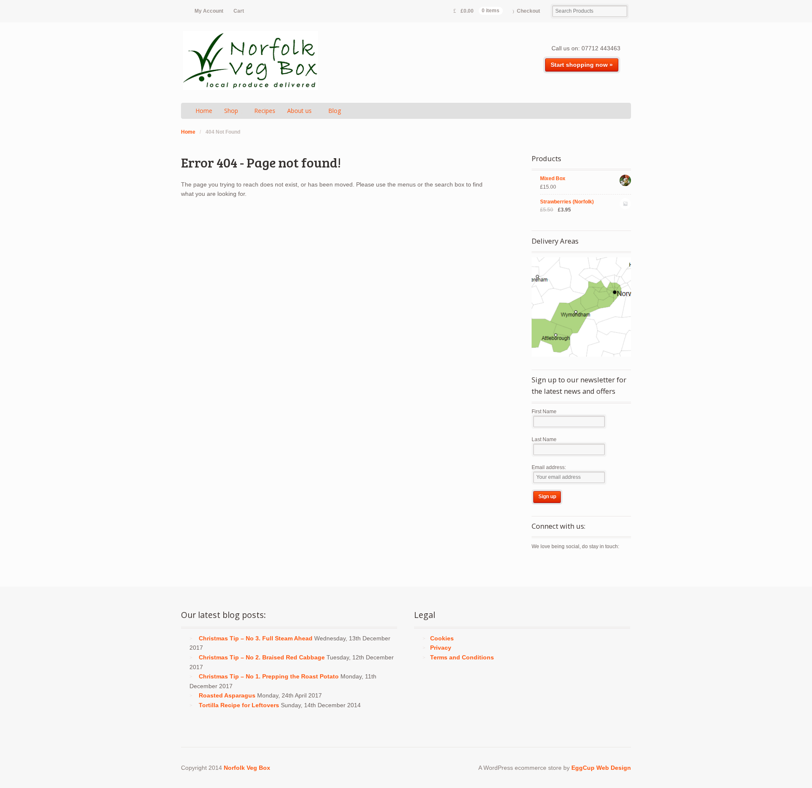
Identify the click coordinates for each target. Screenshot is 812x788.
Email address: (549, 467)
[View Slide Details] (581, 307)
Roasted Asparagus (227, 695)
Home (203, 111)
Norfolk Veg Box (247, 767)
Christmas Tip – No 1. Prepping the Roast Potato (269, 676)
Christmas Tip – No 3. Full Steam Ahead (256, 638)
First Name (544, 412)
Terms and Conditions (462, 657)
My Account (209, 11)
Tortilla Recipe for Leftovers (239, 705)
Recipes (264, 111)
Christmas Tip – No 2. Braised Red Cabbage (262, 657)
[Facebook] (553, 565)
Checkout (528, 11)
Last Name (544, 439)
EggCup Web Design (601, 767)
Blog (334, 111)
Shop (231, 111)
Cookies (442, 638)
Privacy (440, 647)
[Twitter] (538, 565)
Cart (238, 11)
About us (299, 111)
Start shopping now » (582, 64)
